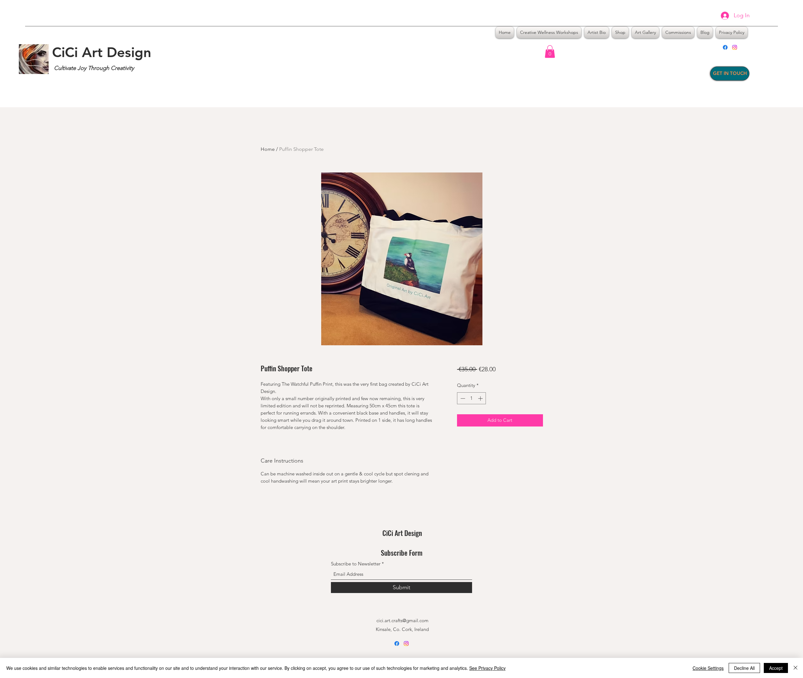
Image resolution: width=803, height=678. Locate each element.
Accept (776, 668)
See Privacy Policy (487, 668)
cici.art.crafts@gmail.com (402, 620)
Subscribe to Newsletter (355, 563)
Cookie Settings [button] (708, 668)
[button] (550, 51)
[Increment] (481, 398)
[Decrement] (462, 398)
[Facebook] (725, 47)
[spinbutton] (471, 398)
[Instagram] (734, 47)
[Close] (795, 668)
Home (268, 149)
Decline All (744, 668)
